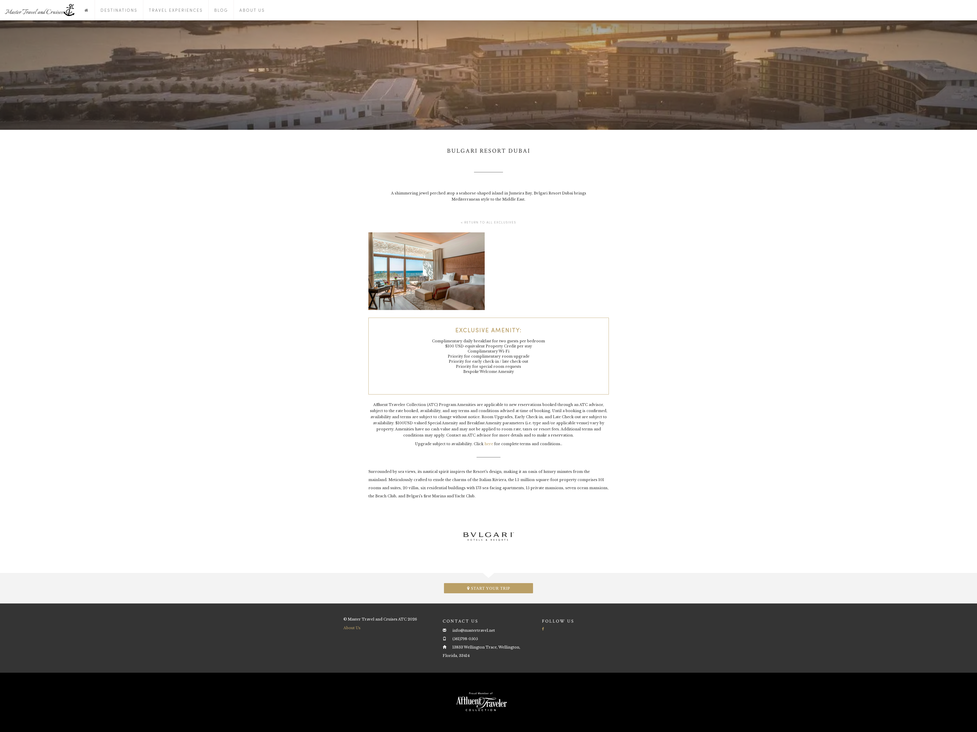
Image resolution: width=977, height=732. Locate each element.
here (488, 444)
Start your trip (490, 588)
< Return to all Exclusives (488, 222)
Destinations (118, 10)
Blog (221, 10)
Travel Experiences (176, 10)
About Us (252, 10)
